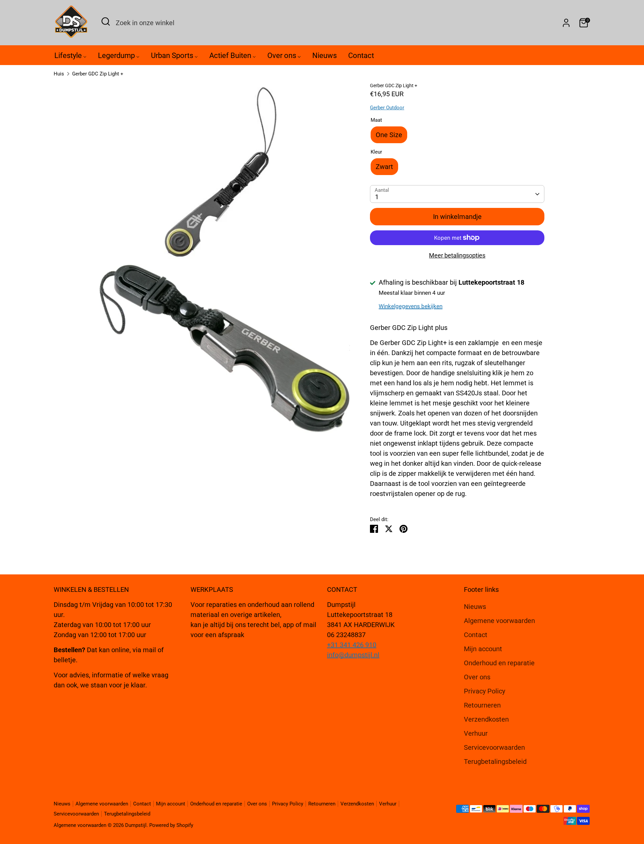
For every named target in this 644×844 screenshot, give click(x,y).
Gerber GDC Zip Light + (97, 74)
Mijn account (483, 649)
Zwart (384, 167)
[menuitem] (70, 57)
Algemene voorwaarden (499, 621)
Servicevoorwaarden (494, 747)
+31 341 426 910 (351, 645)
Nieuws (475, 607)
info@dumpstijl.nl (353, 655)
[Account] (566, 23)
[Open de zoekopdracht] (105, 21)
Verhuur (476, 733)
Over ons (477, 677)
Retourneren (482, 705)
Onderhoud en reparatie (499, 663)
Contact (475, 635)
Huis (59, 74)
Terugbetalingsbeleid (495, 761)
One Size (389, 135)
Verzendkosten (486, 719)
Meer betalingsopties (457, 255)
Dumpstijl (136, 825)
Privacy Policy (484, 691)
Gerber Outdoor (387, 108)
